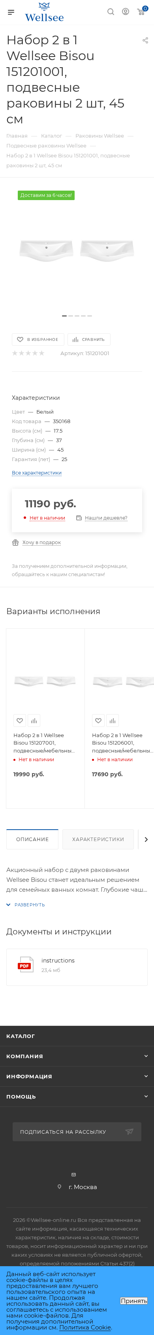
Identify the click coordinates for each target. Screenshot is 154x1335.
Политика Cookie (85, 1327)
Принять (134, 1301)
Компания (24, 1056)
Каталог (20, 1036)
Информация (29, 1076)
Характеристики (98, 839)
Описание (32, 839)
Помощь (21, 1096)
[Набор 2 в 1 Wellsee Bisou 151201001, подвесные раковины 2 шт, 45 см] (77, 250)
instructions (58, 960)
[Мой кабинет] (125, 12)
